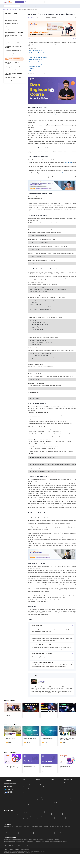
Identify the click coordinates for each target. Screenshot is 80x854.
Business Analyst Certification (28, 790)
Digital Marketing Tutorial (48, 826)
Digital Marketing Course (41, 799)
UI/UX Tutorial (67, 826)
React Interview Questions (69, 798)
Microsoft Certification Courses (10, 820)
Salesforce (52, 832)
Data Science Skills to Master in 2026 (12, 29)
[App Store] (8, 792)
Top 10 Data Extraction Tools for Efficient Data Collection (14, 27)
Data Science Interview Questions (68, 787)
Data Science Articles (13, 9)
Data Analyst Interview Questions (42, 841)
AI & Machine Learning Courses (38, 812)
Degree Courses (48, 814)
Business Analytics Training (28, 794)
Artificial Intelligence (59, 832)
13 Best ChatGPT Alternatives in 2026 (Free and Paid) (13, 70)
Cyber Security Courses (27, 792)
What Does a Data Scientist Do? (11, 20)
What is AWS (30, 832)
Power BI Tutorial (19, 826)
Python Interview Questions (69, 782)
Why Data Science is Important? (11, 55)
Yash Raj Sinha (32, 17)
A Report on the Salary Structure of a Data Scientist (13, 47)
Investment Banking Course (28, 796)
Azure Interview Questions (22, 839)
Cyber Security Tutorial (54, 792)
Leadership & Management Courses (26, 818)
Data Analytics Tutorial (58, 826)
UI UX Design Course (40, 784)
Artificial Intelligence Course (41, 790)
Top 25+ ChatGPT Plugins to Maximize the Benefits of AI (13, 74)
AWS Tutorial (52, 784)
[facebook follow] (5, 783)
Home (4, 9)
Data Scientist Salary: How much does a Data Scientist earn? (14, 43)
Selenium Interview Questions (10, 839)
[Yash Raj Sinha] (34, 681)
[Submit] (25, 2)
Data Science (6, 812)
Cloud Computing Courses (55, 802)
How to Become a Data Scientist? (11, 23)
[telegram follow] (15, 783)
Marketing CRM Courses (57, 814)
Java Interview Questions (69, 794)
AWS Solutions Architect (41, 782)
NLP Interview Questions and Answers (12, 80)
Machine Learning (22, 832)
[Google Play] (8, 789)
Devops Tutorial (53, 786)
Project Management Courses (51, 812)
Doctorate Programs (22, 816)
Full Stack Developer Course (28, 802)
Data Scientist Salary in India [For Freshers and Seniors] (14, 40)
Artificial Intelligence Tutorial (36, 826)
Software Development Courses (10, 816)
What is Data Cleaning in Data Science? (12, 53)
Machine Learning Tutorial (9, 826)
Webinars (42, 6)
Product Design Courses (56, 816)
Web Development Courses (41, 805)
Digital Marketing (37, 832)
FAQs (30, 70)
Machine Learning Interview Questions (36, 839)
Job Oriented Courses (39, 814)
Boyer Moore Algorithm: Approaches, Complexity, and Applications (12, 67)
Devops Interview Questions (69, 789)
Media (6, 849)
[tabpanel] (12, 710)
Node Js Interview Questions (69, 800)
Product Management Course (28, 804)
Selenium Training (39, 788)
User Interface (68, 162)
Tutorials (28, 6)
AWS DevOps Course (27, 800)
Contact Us (11, 849)
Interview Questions (35, 6)
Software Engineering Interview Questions (58, 841)
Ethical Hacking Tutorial (54, 798)
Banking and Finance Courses (44, 816)
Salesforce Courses (14, 812)
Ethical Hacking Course (40, 792)
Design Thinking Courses (60, 818)
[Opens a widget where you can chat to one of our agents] (75, 851)
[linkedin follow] (9, 783)
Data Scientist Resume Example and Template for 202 (14, 36)
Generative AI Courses (49, 818)
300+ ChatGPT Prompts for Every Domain (13, 77)
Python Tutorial (53, 782)
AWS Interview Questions (69, 784)
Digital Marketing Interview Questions (69, 803)
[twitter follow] (7, 783)
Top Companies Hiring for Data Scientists (13, 50)
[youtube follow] (11, 783)
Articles (23, 6)
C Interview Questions (30, 841)
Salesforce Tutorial (53, 794)
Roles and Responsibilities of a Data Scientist (14, 32)
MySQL (63, 172)
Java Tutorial (52, 788)
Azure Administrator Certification (40, 795)
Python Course (25, 786)
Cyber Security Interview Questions (52, 839)
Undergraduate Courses (32, 816)
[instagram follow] (13, 783)
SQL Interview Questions (68, 796)
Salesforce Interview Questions (68, 792)
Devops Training (26, 788)
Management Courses (39, 818)
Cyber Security (45, 832)
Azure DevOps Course (40, 803)
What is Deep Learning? (9, 17)
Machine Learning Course (28, 784)
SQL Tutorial (26, 826)
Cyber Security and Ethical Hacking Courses (12, 814)
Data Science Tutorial (54, 800)
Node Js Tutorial (53, 790)
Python (41, 129)
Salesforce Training (40, 786)
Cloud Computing (7, 832)
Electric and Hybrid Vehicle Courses (11, 818)
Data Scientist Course (27, 782)
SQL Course (25, 798)
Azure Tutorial (52, 796)
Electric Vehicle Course (40, 801)
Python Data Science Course (55, 804)
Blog (7, 9)
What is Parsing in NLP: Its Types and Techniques (12, 63)
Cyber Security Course (40, 797)
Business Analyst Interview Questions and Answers (14, 841)
